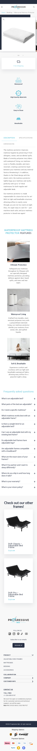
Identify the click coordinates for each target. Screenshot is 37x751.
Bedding (9, 12)
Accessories (9, 670)
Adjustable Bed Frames (13, 659)
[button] (1, 7)
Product (7, 655)
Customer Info (10, 681)
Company (7, 678)
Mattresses (8, 663)
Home (3, 12)
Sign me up (18, 645)
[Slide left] (14, 55)
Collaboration (10, 674)
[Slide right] (23, 55)
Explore (11, 551)
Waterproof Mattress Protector (24, 12)
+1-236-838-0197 (10, 695)
